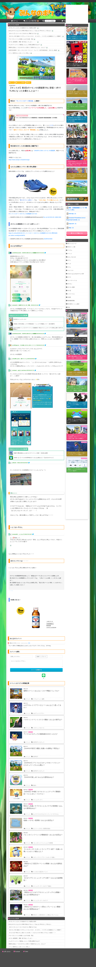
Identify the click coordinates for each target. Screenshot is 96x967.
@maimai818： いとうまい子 (18, 534)
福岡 (43, 699)
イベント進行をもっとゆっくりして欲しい (19, 53)
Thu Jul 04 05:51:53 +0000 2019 (52, 217)
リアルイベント (37, 699)
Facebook (17, 951)
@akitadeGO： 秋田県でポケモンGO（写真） (21, 305)
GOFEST (35, 742)
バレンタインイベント (39, 843)
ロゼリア (45, 886)
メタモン (40, 828)
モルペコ (41, 727)
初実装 (45, 828)
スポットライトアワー (39, 857)
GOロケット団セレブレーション (50, 915)
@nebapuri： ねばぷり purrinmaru (19, 370)
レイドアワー (40, 713)
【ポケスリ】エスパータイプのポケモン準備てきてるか (23, 33)
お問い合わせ (7, 951)
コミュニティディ (38, 799)
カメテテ (35, 814)
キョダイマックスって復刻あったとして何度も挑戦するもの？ (24, 44)
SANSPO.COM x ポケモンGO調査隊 (44, 150)
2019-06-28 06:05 (24, 462)
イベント (27, 699)
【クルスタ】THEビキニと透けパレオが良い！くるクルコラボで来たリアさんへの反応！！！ (32, 932)
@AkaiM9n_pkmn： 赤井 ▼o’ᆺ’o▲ (19, 358)
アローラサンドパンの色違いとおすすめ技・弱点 (21, 39)
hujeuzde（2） (73, 223)
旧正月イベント (43, 871)
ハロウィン (36, 727)
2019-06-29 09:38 (31, 358)
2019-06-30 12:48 (34, 305)
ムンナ (47, 843)
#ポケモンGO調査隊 (25, 213)
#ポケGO (34, 213)
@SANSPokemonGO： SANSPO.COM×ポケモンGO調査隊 (24, 252)
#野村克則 (54, 233)
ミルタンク (48, 857)
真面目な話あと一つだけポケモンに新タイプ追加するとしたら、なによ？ (27, 47)
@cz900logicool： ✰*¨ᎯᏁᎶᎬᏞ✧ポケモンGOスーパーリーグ (24, 345)
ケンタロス (36, 871)
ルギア (35, 713)
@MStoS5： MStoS (16, 462)
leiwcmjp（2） (73, 213)
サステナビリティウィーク (45, 814)
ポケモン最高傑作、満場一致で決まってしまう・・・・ (23, 41)
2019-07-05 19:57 (28, 534)
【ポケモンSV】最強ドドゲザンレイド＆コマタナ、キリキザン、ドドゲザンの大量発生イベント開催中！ (35, 36)
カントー (35, 828)
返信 (29, 643)
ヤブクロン (56, 814)
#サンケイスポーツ (14, 213)
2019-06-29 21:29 (40, 333)
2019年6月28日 (48, 239)
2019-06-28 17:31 (30, 370)
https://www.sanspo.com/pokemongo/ (19, 159)
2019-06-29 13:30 (40, 345)
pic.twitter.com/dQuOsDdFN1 (17, 235)
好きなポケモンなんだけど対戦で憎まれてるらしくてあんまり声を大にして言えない (30, 30)
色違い (35, 785)
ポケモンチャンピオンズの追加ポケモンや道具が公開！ (23, 27)
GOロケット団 (37, 915)
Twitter (26, 951)
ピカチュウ (41, 742)
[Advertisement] (77, 14)
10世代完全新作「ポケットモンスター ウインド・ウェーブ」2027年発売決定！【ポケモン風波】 (33, 50)
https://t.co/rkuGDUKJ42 (15, 233)
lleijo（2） (71, 227)
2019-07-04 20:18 (40, 252)
